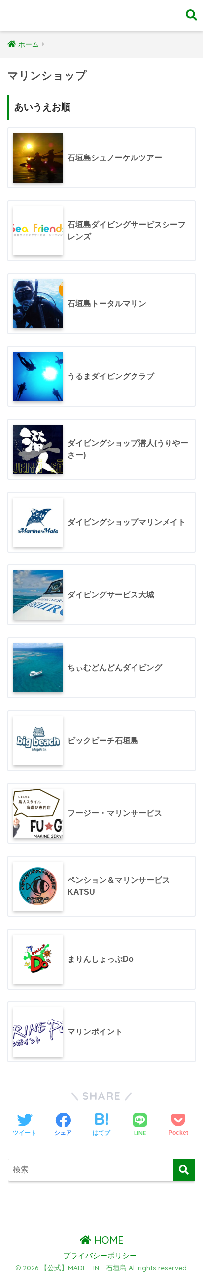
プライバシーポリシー (100, 1256)
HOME (107, 1240)
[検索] (184, 1170)
